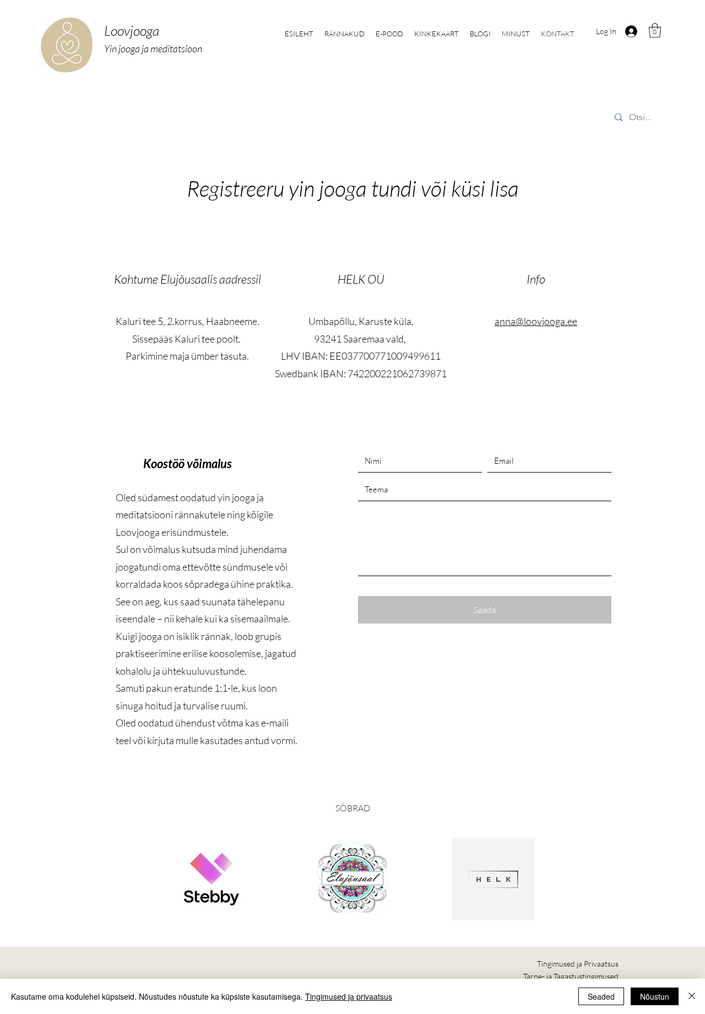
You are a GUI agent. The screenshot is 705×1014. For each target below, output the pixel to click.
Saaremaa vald (373, 339)
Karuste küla (385, 321)
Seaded (601, 996)
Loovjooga (131, 30)
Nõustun (654, 996)
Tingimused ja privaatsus (348, 996)
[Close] (691, 996)
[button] (655, 30)
